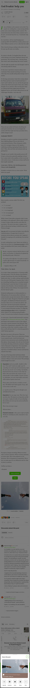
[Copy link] (4, 681)
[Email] (15, 681)
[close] (27, 657)
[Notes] (20, 681)
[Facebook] (9, 681)
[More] (26, 681)
